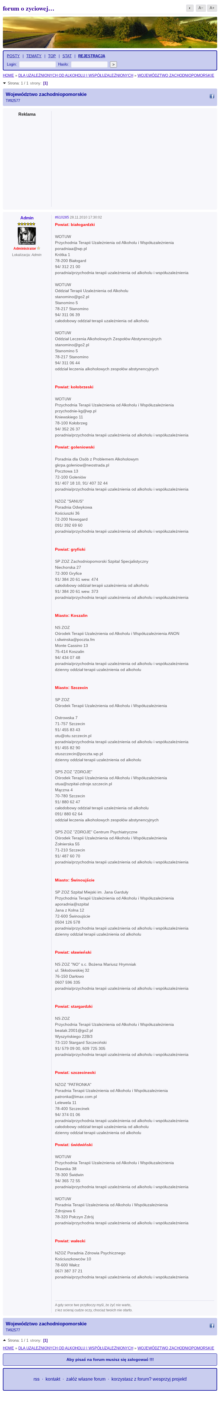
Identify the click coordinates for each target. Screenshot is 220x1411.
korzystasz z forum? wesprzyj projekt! (149, 1379)
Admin (27, 217)
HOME (8, 75)
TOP (52, 56)
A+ (212, 8)
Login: (12, 64)
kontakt (53, 1379)
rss (37, 1379)
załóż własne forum (85, 1379)
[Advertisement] (134, 157)
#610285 (62, 217)
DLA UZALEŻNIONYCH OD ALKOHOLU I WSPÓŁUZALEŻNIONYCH (75, 75)
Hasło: (63, 64)
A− (201, 8)
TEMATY (34, 56)
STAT (67, 56)
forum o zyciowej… (28, 8)
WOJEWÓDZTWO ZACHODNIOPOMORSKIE (176, 75)
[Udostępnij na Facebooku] (212, 97)
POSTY (13, 56)
